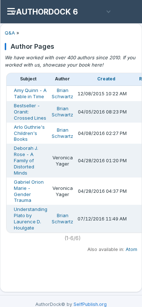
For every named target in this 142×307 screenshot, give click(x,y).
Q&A (10, 33)
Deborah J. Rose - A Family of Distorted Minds (26, 160)
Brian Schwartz (62, 93)
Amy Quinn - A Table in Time (30, 93)
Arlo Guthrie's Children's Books (29, 133)
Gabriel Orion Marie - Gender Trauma (29, 191)
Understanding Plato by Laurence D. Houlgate (30, 218)
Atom (131, 249)
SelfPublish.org (90, 304)
